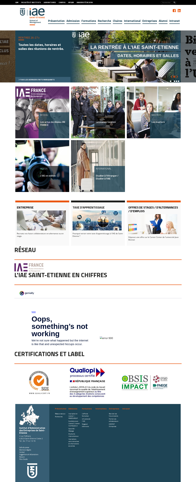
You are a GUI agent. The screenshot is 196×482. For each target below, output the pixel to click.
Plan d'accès (23, 459)
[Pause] (174, 76)
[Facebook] (174, 10)
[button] (170, 81)
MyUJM (71, 2)
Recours (22, 457)
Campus (62, 2)
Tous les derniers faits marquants (37, 79)
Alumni (163, 21)
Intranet (174, 21)
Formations (88, 21)
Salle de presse (24, 447)
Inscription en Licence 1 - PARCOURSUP (73, 416)
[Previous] (171, 76)
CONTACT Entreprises (112, 425)
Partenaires (58, 416)
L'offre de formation (85, 415)
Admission (73, 21)
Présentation (56, 21)
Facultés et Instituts (31, 2)
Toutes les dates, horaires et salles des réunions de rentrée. (41, 47)
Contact (22, 452)
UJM (16, 2)
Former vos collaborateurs (113, 420)
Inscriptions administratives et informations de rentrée (73, 442)
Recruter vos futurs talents (113, 415)
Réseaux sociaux (60, 414)
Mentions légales (25, 450)
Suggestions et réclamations (28, 454)
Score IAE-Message (71, 430)
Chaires (117, 21)
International (132, 21)
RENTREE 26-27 (28, 37)
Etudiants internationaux (73, 435)
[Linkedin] (179, 10)
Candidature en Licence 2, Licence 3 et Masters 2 (73, 423)
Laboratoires (50, 2)
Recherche (104, 21)
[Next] (177, 75)
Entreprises (149, 21)
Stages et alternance (85, 425)
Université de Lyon (85, 2)
